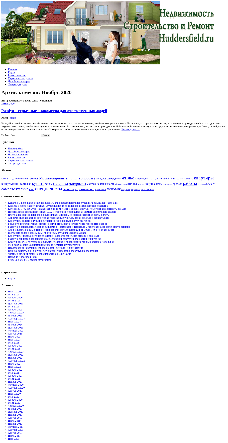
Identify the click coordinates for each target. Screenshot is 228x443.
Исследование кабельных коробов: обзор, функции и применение (45, 247)
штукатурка (135, 190)
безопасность (21, 178)
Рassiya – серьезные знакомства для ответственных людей (54, 110)
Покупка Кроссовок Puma (23, 256)
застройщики (141, 178)
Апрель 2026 (15, 297)
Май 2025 (13, 306)
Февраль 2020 (16, 405)
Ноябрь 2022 (15, 357)
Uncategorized (15, 148)
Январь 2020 (15, 408)
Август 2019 (15, 417)
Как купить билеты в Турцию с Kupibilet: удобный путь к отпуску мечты (49, 220)
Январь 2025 (15, 315)
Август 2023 (15, 333)
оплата (132, 183)
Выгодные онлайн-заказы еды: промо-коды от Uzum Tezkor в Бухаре (47, 232)
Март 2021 (14, 378)
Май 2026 (13, 294)
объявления (121, 184)
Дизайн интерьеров (19, 81)
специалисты (48, 188)
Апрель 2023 (15, 345)
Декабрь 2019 (15, 411)
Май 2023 (13, 342)
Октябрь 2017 (16, 426)
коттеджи (25, 183)
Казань (4, 178)
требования (100, 189)
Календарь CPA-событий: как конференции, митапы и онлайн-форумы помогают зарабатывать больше (67, 208)
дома (117, 178)
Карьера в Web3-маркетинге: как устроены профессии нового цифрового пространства (58, 205)
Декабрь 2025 (15, 303)
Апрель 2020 (15, 399)
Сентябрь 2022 (16, 360)
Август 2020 (15, 390)
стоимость (68, 189)
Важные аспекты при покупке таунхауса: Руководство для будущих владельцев (53, 250)
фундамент (125, 190)
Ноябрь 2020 (15, 381)
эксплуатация (147, 189)
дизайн (97, 178)
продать (177, 183)
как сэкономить (182, 178)
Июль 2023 (14, 336)
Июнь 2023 (14, 339)
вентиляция (73, 179)
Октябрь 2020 (16, 384)
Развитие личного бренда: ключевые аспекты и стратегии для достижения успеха (54, 238)
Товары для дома (17, 84)
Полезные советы (18, 154)
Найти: (5, 135)
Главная (12, 69)
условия (114, 189)
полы (159, 183)
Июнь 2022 (14, 366)
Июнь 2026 (14, 291)
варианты (60, 178)
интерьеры (163, 178)
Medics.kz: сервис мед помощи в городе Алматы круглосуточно (44, 244)
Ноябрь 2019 (15, 414)
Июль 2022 (14, 363)
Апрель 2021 (15, 375)
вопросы (86, 178)
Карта (11, 72)
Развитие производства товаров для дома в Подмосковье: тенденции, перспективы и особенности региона (69, 226)
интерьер (152, 179)
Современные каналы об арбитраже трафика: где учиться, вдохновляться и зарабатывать (58, 217)
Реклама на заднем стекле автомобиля (29, 259)
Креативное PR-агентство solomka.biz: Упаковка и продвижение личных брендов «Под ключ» (61, 241)
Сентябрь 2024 (16, 318)
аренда (11, 179)
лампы (48, 183)
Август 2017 (15, 432)
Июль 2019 (14, 420)
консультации (10, 183)
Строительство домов (20, 78)
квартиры (204, 177)
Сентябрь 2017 (16, 429)
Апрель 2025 (15, 309)
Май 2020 (13, 396)
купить (38, 183)
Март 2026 (14, 300)
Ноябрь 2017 (15, 423)
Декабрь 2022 (15, 354)
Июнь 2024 (14, 321)
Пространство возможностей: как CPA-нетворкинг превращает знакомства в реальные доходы (62, 211)
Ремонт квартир (17, 75)
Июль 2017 (14, 435)
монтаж (91, 183)
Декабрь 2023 (15, 327)
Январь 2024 (15, 324)
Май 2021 (13, 372)
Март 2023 (14, 348)
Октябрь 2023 (16, 330)
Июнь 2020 (14, 393)
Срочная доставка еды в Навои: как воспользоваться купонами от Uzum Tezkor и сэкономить (61, 229)
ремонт (210, 183)
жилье (128, 177)
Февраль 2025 (16, 312)
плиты (141, 184)
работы (190, 183)
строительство (84, 189)
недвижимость (106, 183)
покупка (150, 183)
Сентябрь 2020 (16, 387)
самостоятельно (15, 189)
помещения (167, 184)
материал (60, 183)
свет (31, 189)
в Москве (44, 178)
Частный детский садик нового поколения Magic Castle (39, 253)
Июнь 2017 (14, 438)
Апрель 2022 (15, 369)
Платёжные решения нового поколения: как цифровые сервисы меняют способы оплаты (58, 214)
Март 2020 (14, 402)
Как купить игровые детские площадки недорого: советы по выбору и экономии (54, 235)
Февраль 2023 (16, 351)
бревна (32, 178)
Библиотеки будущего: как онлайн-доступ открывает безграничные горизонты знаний (57, 223)
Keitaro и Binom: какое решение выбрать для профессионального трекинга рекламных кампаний (63, 202)
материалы (77, 183)
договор (107, 178)
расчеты (202, 184)
